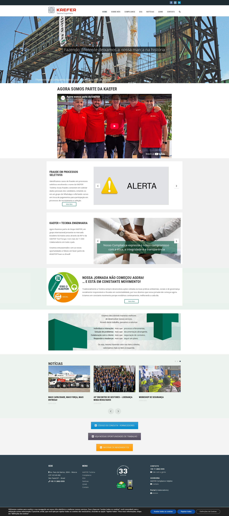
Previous (97, 186)
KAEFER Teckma (88, 471)
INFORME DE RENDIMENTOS (116, 446)
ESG (140, 12)
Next (176, 186)
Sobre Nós (115, 12)
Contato (171, 12)
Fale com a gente (159, 471)
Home (104, 12)
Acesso (155, 492)
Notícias (150, 12)
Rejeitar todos (186, 511)
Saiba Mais (69, 204)
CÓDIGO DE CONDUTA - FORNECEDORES (116, 424)
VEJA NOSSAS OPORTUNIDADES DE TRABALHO (116, 435)
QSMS (160, 12)
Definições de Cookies (208, 511)
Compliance (130, 12)
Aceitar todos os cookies (163, 511)
